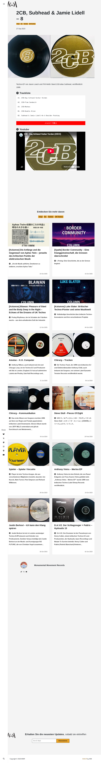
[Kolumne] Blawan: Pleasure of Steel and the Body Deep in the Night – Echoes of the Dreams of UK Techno (27, 309)
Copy (82, 97)
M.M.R (84, 759)
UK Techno (32, 24)
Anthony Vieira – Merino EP (68, 469)
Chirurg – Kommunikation (22, 413)
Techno (26, 24)
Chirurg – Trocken (63, 360)
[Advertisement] (50, 185)
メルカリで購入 (51, 123)
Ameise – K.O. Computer (21, 360)
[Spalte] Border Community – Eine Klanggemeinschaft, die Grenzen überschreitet (71, 253)
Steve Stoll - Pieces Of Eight (68, 413)
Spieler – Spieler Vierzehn (22, 469)
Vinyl (18, 24)
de (21, 24)
